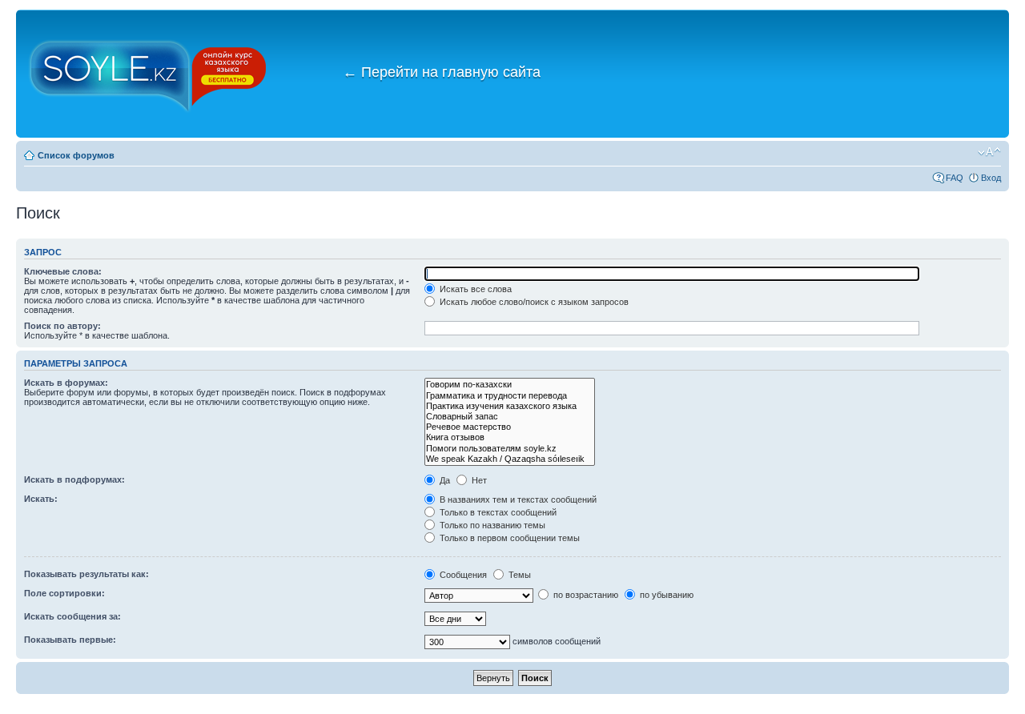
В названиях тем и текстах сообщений (517, 499)
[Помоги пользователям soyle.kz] (509, 448)
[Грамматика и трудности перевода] (509, 396)
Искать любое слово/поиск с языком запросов (533, 302)
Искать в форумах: (66, 382)
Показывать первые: (70, 639)
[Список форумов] (148, 74)
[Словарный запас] (509, 416)
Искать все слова (474, 289)
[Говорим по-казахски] (509, 384)
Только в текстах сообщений (497, 512)
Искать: (41, 498)
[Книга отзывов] (509, 437)
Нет (478, 480)
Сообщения (462, 575)
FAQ (954, 178)
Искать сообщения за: (72, 616)
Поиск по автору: (62, 326)
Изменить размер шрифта (989, 152)
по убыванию (665, 595)
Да (443, 480)
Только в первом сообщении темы (508, 538)
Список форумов (76, 155)
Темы (518, 575)
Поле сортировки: (64, 593)
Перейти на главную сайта (442, 72)
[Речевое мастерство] (509, 427)
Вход (991, 178)
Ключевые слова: (63, 271)
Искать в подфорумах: (74, 479)
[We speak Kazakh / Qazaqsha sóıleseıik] (509, 459)
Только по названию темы (491, 525)
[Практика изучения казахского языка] (509, 406)
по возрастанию (584, 595)
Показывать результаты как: (86, 574)
